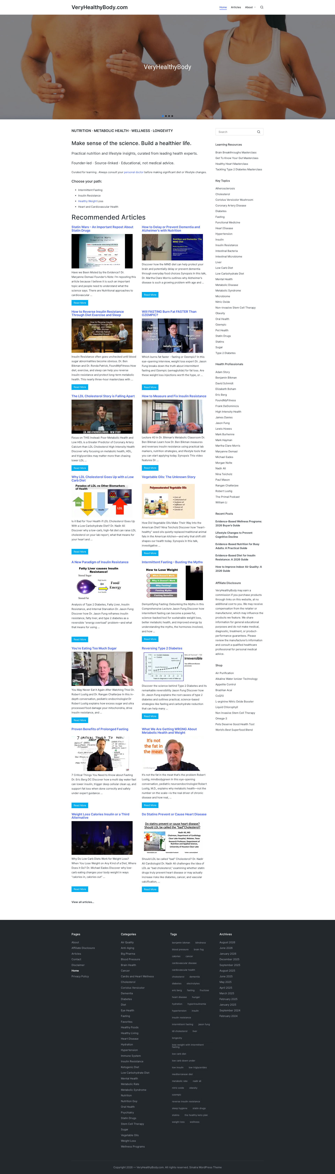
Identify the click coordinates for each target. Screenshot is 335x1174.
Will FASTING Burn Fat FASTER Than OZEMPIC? (169, 313)
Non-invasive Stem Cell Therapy (235, 307)
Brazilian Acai (223, 690)
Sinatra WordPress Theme (205, 1167)
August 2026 (227, 942)
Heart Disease (224, 228)
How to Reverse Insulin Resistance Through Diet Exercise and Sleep (98, 313)
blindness (200, 942)
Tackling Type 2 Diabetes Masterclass (238, 169)
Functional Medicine (227, 222)
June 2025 (226, 976)
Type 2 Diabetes (225, 353)
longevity (177, 1037)
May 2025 (225, 982)
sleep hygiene (179, 1108)
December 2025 (229, 959)
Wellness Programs (133, 1146)
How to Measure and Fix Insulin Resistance (174, 396)
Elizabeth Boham (225, 389)
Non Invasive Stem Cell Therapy (235, 712)
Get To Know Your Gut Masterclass (236, 158)
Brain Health (128, 965)
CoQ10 (219, 695)
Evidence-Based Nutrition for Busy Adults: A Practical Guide (237, 546)
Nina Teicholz (223, 474)
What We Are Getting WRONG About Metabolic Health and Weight (169, 730)
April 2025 (225, 987)
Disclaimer (78, 965)
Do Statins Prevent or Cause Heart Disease (174, 814)
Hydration (127, 1044)
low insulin (178, 1067)
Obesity (220, 313)
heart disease (179, 997)
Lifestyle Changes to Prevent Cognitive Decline (233, 534)
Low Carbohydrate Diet (229, 273)
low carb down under (183, 1060)
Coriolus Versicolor (133, 987)
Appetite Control (225, 684)
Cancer (125, 970)
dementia (194, 976)
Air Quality (127, 942)
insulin (195, 1010)
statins (175, 1115)
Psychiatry (127, 1112)
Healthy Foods (130, 1027)
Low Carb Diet (224, 267)
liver (195, 1031)
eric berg (177, 990)
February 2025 (228, 999)
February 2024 (228, 1016)
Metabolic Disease (226, 285)
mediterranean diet (182, 1074)
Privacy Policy (80, 976)
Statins (219, 341)
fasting (191, 990)
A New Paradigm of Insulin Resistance (100, 562)
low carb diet (179, 1053)
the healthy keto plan (196, 1115)
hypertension (179, 1010)
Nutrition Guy (129, 1101)
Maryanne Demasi (226, 451)
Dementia (127, 993)
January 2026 (227, 953)
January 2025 (227, 1004)
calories (176, 956)
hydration (177, 1003)
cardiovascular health (183, 969)
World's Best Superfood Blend (234, 729)
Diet (123, 1004)
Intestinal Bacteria (226, 251)
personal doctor (134, 172)
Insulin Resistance (226, 245)
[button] (163, 116)
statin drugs (199, 1108)
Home (75, 970)
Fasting (220, 216)
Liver (218, 262)
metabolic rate (180, 1081)
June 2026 (226, 948)
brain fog (199, 949)
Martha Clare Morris (227, 445)
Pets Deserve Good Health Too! (234, 724)
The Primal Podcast (227, 496)
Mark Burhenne (224, 434)
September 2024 (229, 1010)
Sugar (219, 347)
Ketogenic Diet (130, 1067)
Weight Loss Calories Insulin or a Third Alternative (100, 816)
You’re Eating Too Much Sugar (94, 648)
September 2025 (229, 965)
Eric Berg (221, 394)
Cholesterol (222, 194)
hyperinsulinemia (197, 1003)
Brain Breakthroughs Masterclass (235, 152)
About (75, 942)
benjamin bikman (181, 942)
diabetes (176, 983)
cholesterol (178, 976)
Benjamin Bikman (226, 377)
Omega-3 (221, 718)
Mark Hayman (223, 440)
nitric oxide (178, 1087)
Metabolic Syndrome (228, 290)
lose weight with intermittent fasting (188, 1045)
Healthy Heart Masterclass (231, 163)
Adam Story (222, 372)
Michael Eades (224, 457)
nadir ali (197, 1081)
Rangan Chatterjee (227, 485)
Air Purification (224, 673)
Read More (80, 302)
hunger (196, 997)
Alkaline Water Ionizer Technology (236, 678)
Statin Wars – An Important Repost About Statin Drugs (102, 228)
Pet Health (221, 330)
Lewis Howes (223, 428)
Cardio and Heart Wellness (137, 976)
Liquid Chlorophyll (226, 707)
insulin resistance (181, 1017)
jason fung (204, 1024)
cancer (189, 956)
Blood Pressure (130, 959)
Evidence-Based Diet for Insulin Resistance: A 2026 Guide (235, 557)
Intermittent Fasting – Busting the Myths (172, 562)
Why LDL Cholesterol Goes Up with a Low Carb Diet (103, 478)
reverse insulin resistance (186, 1101)
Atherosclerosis (225, 188)
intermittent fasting (182, 1024)
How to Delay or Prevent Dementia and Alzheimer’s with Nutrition (171, 228)
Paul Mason (222, 479)
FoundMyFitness (225, 400)
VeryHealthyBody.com (100, 7)
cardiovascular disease (184, 963)
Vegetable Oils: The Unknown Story (168, 477)
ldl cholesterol (179, 1031)
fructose (204, 990)
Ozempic (220, 324)
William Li (221, 502)
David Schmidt (224, 383)
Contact (76, 959)
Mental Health (224, 279)
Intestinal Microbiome (228, 256)
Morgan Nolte (223, 462)
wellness (194, 1121)
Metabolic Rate (130, 1084)
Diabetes (220, 211)
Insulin (219, 239)
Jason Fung (222, 423)
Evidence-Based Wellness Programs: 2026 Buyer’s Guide (238, 523)
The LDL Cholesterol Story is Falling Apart (103, 396)
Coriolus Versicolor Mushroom (234, 199)
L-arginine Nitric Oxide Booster (234, 701)
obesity (193, 1087)
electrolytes (193, 983)
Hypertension (223, 233)
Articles (76, 953)
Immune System (131, 1055)
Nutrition (126, 1095)
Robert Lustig (223, 491)
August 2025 (227, 970)
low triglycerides (198, 1067)
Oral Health (222, 319)
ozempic (176, 1094)
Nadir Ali (220, 468)
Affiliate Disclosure (83, 948)
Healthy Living (129, 1033)
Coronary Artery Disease (230, 205)
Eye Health (127, 1010)
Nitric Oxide (222, 301)
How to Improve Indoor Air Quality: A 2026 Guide (238, 568)
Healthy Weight (87, 201)
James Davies (224, 417)
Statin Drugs (223, 336)
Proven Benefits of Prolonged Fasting (100, 729)
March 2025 (226, 993)
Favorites (126, 1021)
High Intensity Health (228, 411)
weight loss (178, 1121)
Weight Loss (128, 1140)
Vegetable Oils (130, 1135)
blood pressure (180, 949)
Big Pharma (128, 953)
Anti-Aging (127, 948)
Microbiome (222, 296)
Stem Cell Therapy (132, 1123)
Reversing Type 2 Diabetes (162, 648)
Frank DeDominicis (227, 406)
